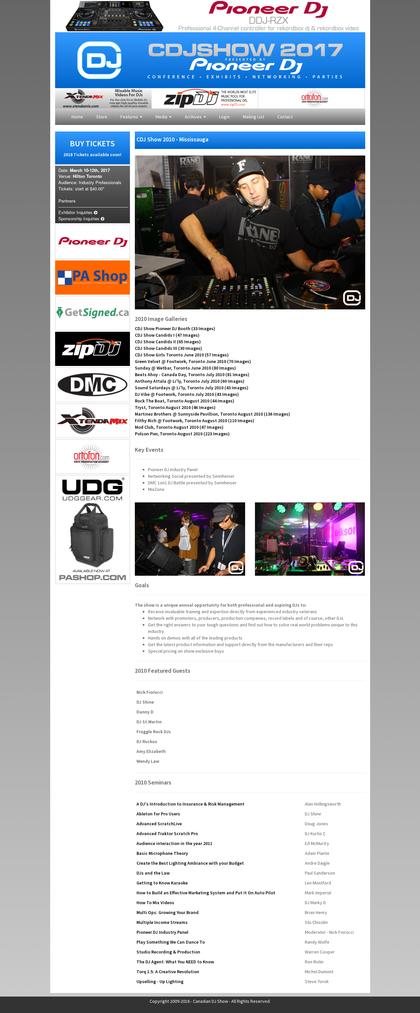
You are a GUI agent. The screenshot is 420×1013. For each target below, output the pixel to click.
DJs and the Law (153, 873)
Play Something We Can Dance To (170, 942)
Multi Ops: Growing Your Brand (167, 912)
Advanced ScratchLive (159, 824)
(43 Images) (191, 388)
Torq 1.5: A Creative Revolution (167, 972)
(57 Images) (182, 355)
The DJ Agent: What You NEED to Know (175, 962)
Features (129, 117)
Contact (285, 117)
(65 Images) (168, 342)
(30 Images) (168, 348)
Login (224, 117)
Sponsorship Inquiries (79, 218)
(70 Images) (193, 361)
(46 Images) (175, 407)
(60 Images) (189, 381)
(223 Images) (182, 434)
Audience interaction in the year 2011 (174, 843)
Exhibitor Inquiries (76, 212)
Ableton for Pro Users (158, 814)
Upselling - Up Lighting (159, 981)
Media (162, 117)
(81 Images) (192, 374)
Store (101, 117)
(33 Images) (175, 328)
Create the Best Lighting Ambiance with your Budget (190, 863)
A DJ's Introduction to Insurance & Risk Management (190, 804)
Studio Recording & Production (168, 952)
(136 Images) (212, 414)
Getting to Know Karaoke (162, 883)
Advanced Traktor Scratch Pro (167, 833)
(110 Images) (194, 420)
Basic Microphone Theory (162, 853)
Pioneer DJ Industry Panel (162, 932)
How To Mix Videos (155, 902)
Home (77, 117)
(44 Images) (184, 401)
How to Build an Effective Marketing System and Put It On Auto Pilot (205, 893)
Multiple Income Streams (162, 922)
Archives (194, 117)
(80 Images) (185, 368)
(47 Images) (167, 335)
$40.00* (97, 188)
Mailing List (253, 117)
